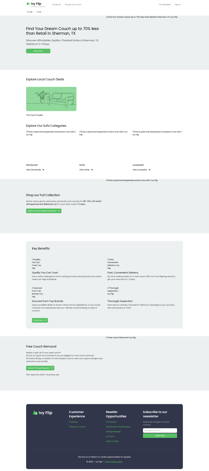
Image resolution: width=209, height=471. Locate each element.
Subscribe (160, 435)
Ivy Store (110, 436)
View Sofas (84, 169)
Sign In (178, 4)
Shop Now (38, 51)
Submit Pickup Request (38, 368)
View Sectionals (33, 169)
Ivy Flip (30, 12)
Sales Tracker (112, 441)
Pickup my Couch (73, 4)
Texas (38, 12)
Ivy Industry (111, 421)
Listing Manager (113, 431)
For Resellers (165, 4)
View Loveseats (140, 169)
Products (56, 4)
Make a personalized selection (42, 210)
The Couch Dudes (34, 115)
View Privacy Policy (114, 461)
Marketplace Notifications (118, 426)
